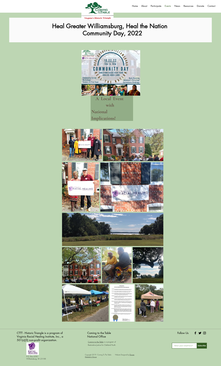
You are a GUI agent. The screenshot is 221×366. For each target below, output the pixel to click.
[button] (156, 6)
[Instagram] (204, 333)
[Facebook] (195, 333)
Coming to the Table (95, 342)
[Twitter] (200, 333)
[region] (110, 87)
